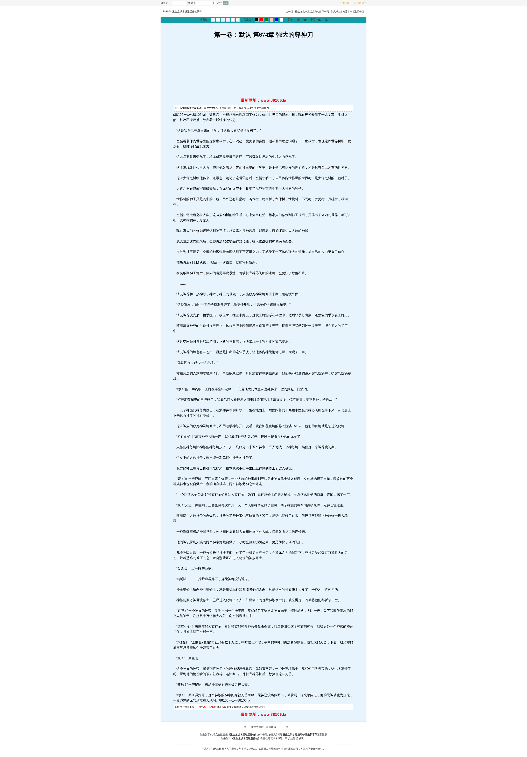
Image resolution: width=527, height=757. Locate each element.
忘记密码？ (360, 2)
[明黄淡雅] (218, 20)
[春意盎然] (266, 20)
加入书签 (336, 11)
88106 (166, 11)
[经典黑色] (257, 20)
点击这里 (293, 738)
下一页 (325, 11)
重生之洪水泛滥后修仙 (307, 11)
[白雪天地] (233, 20)
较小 (305, 19)
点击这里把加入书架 (241, 734)
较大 (319, 19)
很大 (326, 19)
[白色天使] (281, 20)
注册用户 (345, 2)
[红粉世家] (228, 20)
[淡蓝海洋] (213, 20)
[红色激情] (262, 20)
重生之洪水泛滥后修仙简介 (187, 11)
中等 (312, 19)
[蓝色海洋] (276, 20)
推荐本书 (347, 11)
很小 (298, 19)
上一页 (289, 11)
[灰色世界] (223, 20)
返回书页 (359, 11)
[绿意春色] (238, 20)
